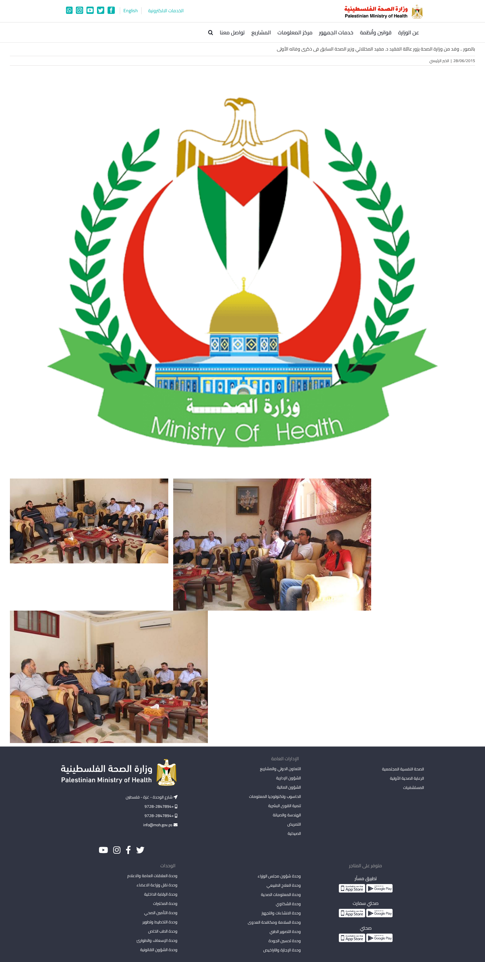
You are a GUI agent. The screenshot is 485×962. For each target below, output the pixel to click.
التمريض (294, 824)
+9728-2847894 (160, 806)
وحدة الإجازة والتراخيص (282, 950)
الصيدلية (294, 833)
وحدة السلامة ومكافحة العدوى (274, 922)
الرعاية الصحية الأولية (407, 778)
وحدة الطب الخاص (163, 931)
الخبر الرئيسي (439, 60)
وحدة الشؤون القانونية (159, 949)
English (130, 10)
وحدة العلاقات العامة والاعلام (152, 875)
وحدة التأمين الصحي (161, 912)
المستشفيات (413, 787)
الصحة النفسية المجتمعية (403, 769)
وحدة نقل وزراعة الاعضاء (157, 885)
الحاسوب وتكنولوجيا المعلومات (275, 796)
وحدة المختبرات (165, 903)
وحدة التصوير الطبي (285, 931)
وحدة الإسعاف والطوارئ (157, 940)
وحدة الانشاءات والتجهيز (281, 913)
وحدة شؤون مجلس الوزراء (279, 876)
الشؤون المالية (289, 787)
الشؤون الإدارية (288, 778)
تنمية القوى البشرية (284, 805)
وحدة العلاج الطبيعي (284, 885)
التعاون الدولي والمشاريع (280, 768)
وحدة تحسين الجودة (285, 940)
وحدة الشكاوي (288, 904)
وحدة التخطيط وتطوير (160, 922)
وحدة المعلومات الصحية (281, 894)
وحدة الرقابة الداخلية (161, 894)
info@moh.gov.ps (158, 825)
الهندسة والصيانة (287, 815)
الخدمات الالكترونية (166, 10)
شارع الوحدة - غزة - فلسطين (150, 797)
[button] (211, 32)
